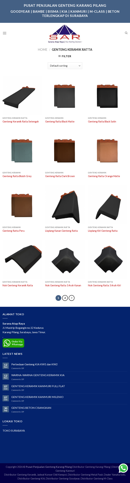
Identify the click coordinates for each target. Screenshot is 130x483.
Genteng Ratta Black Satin (102, 121)
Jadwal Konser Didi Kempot (52, 474)
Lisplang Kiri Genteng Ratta (102, 230)
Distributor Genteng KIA (31, 478)
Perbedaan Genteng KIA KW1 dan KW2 (34, 364)
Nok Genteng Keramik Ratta (18, 285)
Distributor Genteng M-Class (97, 478)
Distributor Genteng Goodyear (63, 478)
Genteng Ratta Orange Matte (104, 176)
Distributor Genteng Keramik (20, 474)
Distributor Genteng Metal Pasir (85, 474)
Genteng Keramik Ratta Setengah (21, 121)
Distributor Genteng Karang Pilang (91, 466)
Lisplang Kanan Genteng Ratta (61, 230)
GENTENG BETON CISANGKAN (31, 407)
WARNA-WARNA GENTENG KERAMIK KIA (37, 375)
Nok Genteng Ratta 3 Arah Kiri (104, 285)
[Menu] (5, 33)
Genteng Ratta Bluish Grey (17, 176)
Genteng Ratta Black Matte (59, 121)
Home (42, 49)
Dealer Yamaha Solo (114, 474)
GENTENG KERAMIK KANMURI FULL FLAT (38, 386)
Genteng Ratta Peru (14, 230)
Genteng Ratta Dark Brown (60, 176)
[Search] (126, 33)
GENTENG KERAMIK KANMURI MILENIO (37, 396)
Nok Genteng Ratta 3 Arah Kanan (63, 285)
